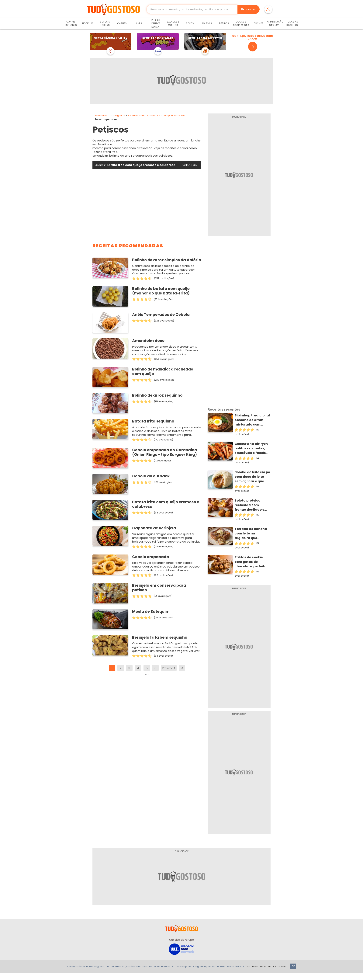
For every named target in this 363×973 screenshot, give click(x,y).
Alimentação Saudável (275, 23)
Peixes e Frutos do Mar (156, 23)
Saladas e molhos (173, 23)
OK (293, 966)
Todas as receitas (292, 23)
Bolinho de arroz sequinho (157, 395)
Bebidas (224, 23)
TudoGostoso (100, 115)
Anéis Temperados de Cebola (161, 314)
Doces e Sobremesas (241, 23)
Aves (139, 23)
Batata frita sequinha (153, 421)
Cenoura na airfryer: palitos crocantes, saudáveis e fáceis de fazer (251, 448)
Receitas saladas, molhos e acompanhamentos (156, 115)
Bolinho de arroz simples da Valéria (166, 260)
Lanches (258, 23)
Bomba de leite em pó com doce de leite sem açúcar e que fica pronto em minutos (252, 477)
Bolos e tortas (105, 23)
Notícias (88, 23)
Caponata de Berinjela (154, 528)
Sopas (190, 23)
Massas (207, 23)
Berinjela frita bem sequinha (159, 637)
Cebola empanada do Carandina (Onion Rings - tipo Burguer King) (164, 452)
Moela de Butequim (151, 611)
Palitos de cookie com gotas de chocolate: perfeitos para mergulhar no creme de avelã (251, 562)
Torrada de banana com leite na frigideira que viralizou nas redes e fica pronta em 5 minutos (251, 533)
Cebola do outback (151, 476)
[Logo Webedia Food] (181, 949)
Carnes (122, 23)
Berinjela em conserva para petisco (159, 587)
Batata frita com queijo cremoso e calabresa (165, 504)
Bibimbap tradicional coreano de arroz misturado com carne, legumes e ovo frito (252, 420)
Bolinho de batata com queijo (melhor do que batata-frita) (161, 290)
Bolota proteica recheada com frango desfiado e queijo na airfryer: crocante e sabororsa (249, 505)
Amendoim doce (148, 340)
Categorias (118, 115)
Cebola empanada (150, 556)
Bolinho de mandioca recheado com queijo (162, 371)
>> (182, 668)
